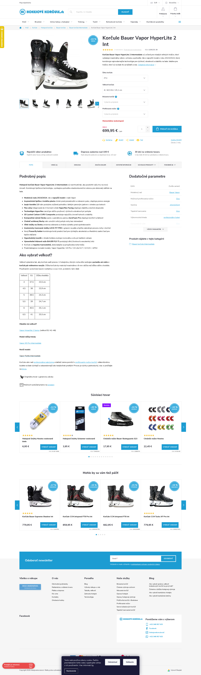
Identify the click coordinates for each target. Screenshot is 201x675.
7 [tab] (101, 456)
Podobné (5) (168, 165)
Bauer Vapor (174, 192)
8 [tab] (103, 456)
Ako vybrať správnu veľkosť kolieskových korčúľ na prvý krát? (161, 585)
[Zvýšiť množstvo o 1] (148, 127)
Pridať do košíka (169, 129)
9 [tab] (105, 456)
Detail (48, 447)
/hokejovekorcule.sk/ (156, 632)
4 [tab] (95, 456)
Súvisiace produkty (145, 165)
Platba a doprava (58, 590)
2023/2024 (175, 205)
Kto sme (55, 594)
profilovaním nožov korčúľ (86, 362)
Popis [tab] (31, 165)
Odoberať (168, 558)
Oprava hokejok (122, 594)
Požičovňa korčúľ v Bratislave (127, 600)
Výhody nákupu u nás (92, 587)
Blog (86, 584)
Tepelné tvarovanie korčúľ (126, 610)
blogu (24, 369)
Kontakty (55, 597)
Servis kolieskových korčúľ (126, 607)
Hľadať (125, 12)
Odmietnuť (112, 662)
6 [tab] (99, 456)
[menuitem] (25, 22)
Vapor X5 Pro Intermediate (30, 343)
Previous (17, 427)
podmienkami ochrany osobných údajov (145, 564)
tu (93, 665)
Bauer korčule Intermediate (143, 244)
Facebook (152, 628)
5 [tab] (97, 456)
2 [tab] (91, 456)
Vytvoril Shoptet (176, 670)
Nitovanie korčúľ (122, 590)
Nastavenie (71, 671)
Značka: (176, 140)
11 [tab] (110, 456)
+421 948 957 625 (156, 624)
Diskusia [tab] (77, 165)
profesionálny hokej (172, 217)
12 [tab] (112, 456)
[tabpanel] (40, 427)
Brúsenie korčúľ (122, 584)
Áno (178, 198)
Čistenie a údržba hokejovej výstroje (162, 589)
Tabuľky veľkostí (90, 590)
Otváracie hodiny (58, 600)
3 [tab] (93, 456)
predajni (51, 385)
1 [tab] (89, 456)
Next (183, 427)
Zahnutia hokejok (90, 594)
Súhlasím (130, 662)
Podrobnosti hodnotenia (132, 50)
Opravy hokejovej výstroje (126, 597)
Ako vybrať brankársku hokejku (160, 592)
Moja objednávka (25, 3)
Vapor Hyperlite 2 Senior (29, 330)
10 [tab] (107, 456)
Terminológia (89, 597)
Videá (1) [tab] (54, 165)
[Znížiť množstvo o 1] (148, 130)
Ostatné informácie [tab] (123, 165)
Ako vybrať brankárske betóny (160, 596)
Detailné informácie (146, 64)
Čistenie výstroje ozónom (126, 587)
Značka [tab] (100, 165)
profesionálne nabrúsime (44, 362)
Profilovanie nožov (123, 603)
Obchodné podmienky (60, 584)
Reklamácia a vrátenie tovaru (62, 587)
